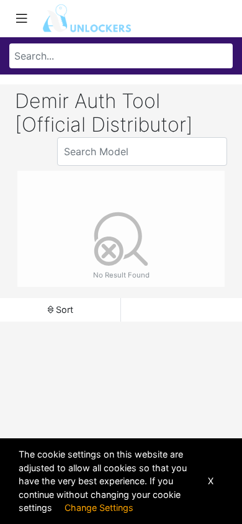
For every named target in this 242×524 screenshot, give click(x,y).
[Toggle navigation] (21, 19)
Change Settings (99, 507)
